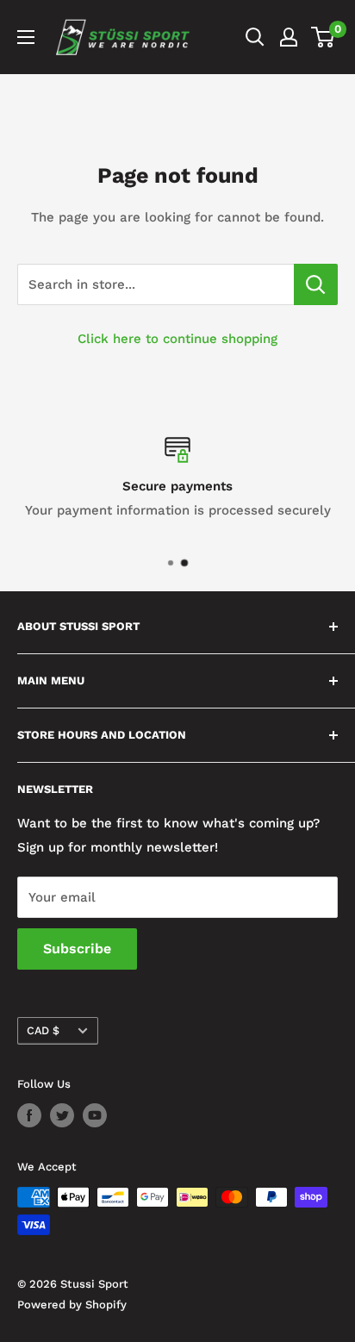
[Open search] (255, 37)
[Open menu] (25, 37)
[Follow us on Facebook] (29, 1115)
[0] (323, 37)
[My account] (288, 37)
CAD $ (43, 1030)
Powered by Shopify (72, 1304)
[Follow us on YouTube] (95, 1115)
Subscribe (77, 948)
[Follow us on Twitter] (62, 1115)
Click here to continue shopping (177, 338)
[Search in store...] (316, 284)
